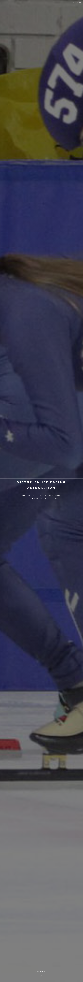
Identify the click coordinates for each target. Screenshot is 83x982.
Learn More (41, 972)
